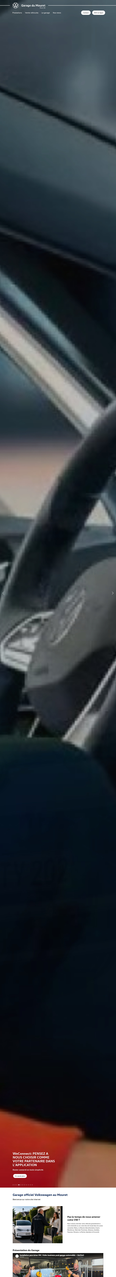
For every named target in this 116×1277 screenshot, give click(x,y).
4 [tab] (18, 1184)
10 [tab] (30, 1184)
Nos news (57, 12)
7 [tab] (24, 1184)
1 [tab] (13, 1184)
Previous (2, 594)
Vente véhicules (31, 12)
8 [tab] (26, 1184)
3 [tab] (16, 1184)
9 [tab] (28, 1184)
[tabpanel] (58, 594)
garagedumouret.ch (29, 5)
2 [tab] (15, 1184)
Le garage (45, 12)
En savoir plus (20, 1177)
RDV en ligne (98, 13)
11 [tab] (32, 1184)
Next (113, 594)
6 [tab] (22, 1184)
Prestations (17, 12)
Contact (86, 13)
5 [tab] (20, 1184)
